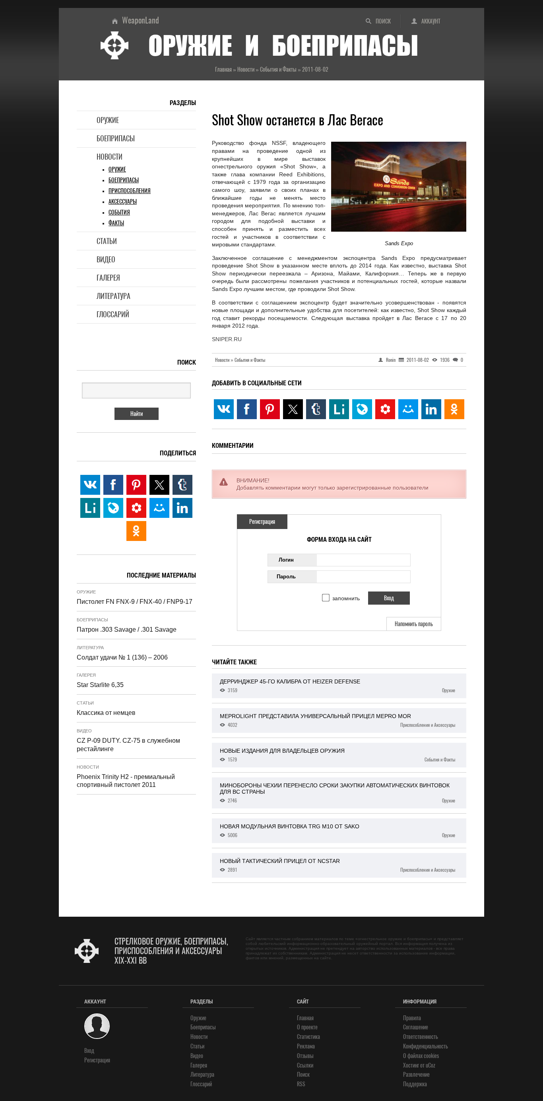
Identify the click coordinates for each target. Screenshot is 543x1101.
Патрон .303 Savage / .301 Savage (126, 629)
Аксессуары (123, 201)
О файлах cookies (421, 1056)
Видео (106, 259)
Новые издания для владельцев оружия (337, 755)
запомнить (346, 598)
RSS (301, 1084)
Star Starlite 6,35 (100, 684)
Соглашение (415, 1027)
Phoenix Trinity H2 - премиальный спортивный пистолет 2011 (126, 781)
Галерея (108, 278)
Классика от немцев (106, 712)
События (119, 212)
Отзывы (305, 1056)
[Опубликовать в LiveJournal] (362, 409)
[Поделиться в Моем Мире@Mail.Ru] (408, 409)
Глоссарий (113, 314)
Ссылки (305, 1065)
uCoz (430, 1065)
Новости (109, 157)
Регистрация (262, 521)
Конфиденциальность (425, 1046)
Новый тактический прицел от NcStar (337, 865)
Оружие (108, 120)
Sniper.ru (227, 339)
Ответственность (420, 1036)
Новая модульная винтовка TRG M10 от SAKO (337, 830)
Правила (412, 1018)
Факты (116, 223)
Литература (113, 296)
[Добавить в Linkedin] (431, 409)
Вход (89, 1050)
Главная (305, 1018)
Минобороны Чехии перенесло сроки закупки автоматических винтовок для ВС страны (337, 793)
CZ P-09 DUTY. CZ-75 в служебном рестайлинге (128, 744)
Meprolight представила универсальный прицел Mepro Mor (337, 720)
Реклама (306, 1046)
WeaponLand (140, 20)
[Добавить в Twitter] (293, 409)
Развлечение (416, 1074)
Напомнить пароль (414, 624)
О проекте (307, 1027)
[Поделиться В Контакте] (224, 409)
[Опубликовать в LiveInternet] (339, 409)
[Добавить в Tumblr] (316, 409)
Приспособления (130, 191)
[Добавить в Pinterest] (270, 409)
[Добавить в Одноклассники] (454, 409)
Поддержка (415, 1084)
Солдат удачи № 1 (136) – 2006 (122, 657)
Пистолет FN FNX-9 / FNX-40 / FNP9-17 (134, 601)
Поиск (383, 21)
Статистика (308, 1036)
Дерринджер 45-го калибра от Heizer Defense (337, 685)
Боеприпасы (116, 138)
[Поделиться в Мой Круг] (385, 409)
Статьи (107, 241)
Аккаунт (430, 21)
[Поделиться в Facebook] (247, 409)
